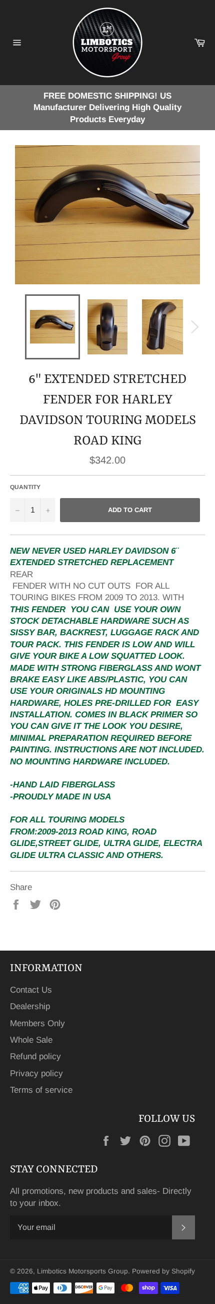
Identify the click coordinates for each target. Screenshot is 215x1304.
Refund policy (35, 1056)
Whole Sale (31, 1040)
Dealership (30, 1006)
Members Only (37, 1023)
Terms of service (41, 1090)
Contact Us (31, 990)
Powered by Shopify (163, 1271)
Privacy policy (36, 1073)
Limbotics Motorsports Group (82, 1271)
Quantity (25, 487)
